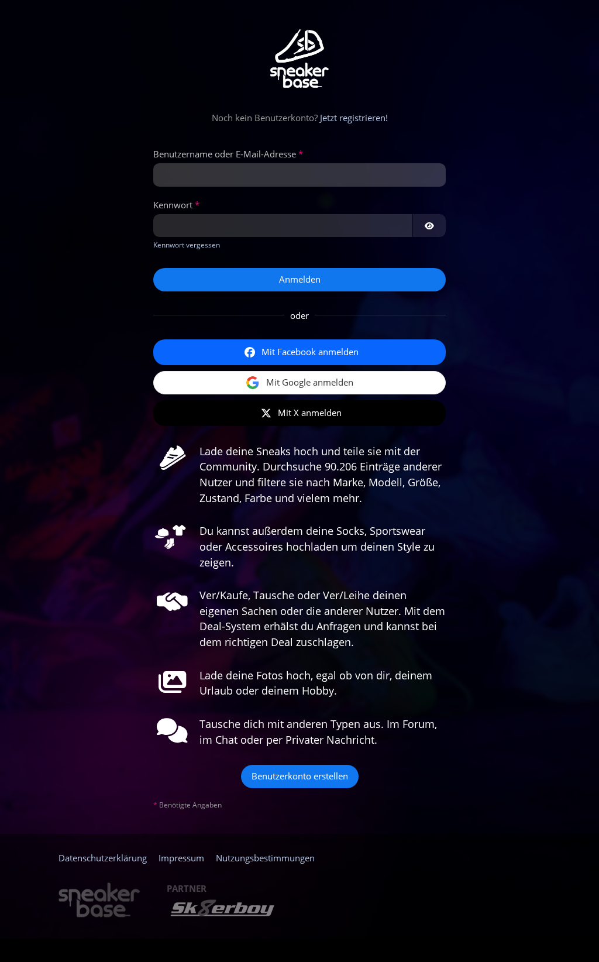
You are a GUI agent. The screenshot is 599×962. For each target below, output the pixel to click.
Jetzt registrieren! (354, 117)
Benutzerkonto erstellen (300, 776)
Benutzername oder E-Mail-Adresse (224, 154)
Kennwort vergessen (186, 245)
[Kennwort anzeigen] (429, 226)
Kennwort (172, 205)
